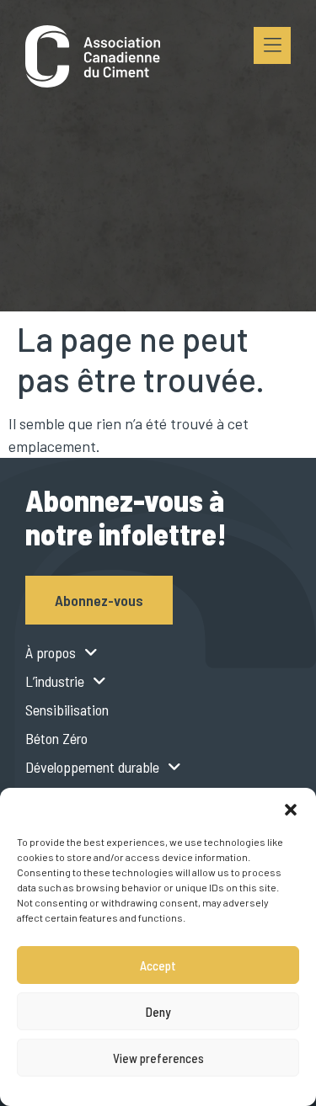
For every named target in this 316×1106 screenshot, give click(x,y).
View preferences (158, 1058)
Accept (158, 965)
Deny (158, 1011)
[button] (290, 808)
